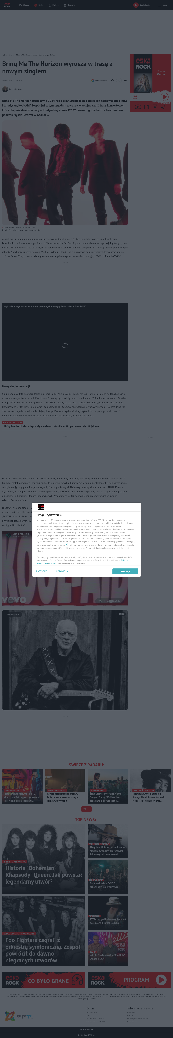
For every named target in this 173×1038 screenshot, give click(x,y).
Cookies (52, 563)
